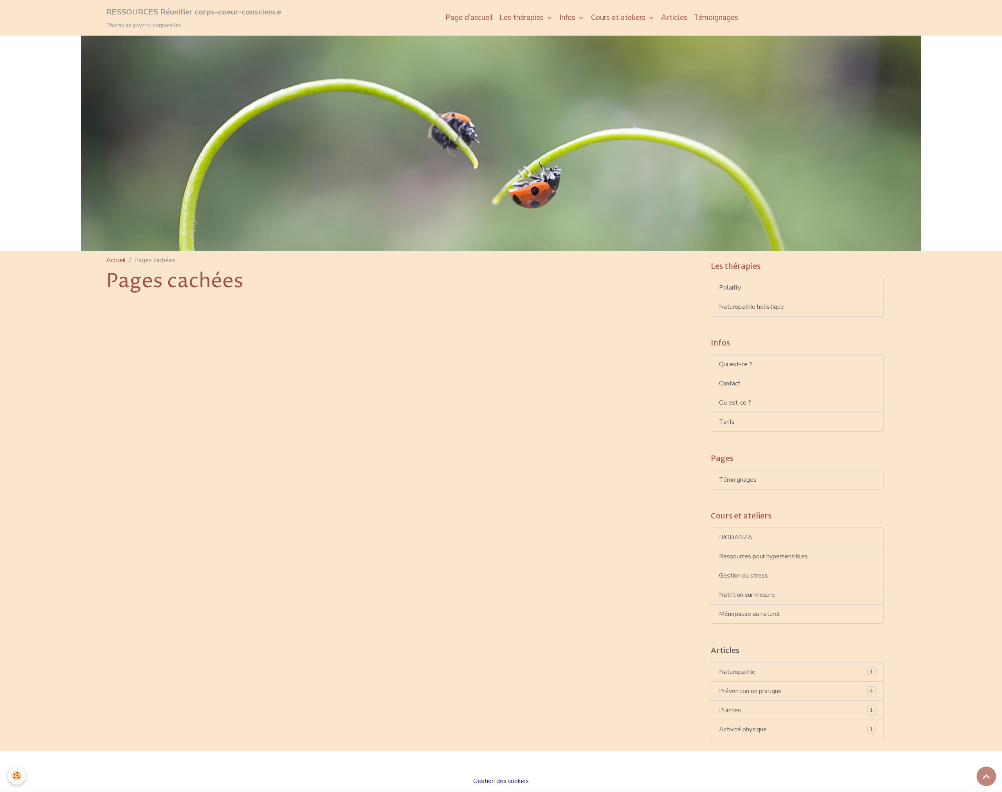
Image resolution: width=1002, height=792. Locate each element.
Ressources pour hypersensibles (763, 556)
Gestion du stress (743, 575)
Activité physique (796, 729)
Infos (568, 18)
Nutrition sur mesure (747, 594)
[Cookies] (16, 776)
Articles (674, 18)
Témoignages (716, 18)
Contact (730, 383)
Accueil (116, 260)
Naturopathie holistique (751, 306)
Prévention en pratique (796, 691)
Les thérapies (522, 18)
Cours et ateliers (619, 18)
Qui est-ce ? (735, 364)
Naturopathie (796, 672)
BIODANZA (735, 537)
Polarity (730, 287)
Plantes (796, 710)
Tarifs (727, 422)
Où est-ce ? (735, 402)
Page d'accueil (469, 18)
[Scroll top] (986, 776)
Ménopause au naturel (749, 614)
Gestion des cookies (501, 781)
